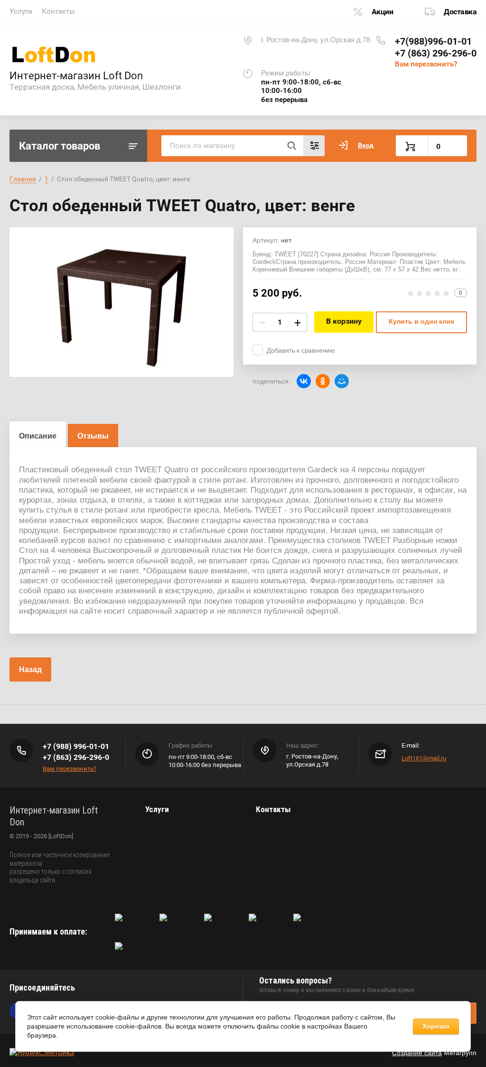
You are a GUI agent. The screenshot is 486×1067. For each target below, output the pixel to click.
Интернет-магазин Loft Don (76, 76)
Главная (22, 179)
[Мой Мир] (342, 381)
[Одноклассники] (323, 381)
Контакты (58, 11)
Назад (30, 669)
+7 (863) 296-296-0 (436, 53)
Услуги (20, 11)
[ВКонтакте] (304, 381)
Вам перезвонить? (426, 64)
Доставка (460, 11)
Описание (37, 436)
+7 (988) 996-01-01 (76, 746)
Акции (382, 11)
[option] (121, 302)
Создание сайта (417, 1053)
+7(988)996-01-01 (433, 41)
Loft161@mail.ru (424, 758)
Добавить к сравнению (301, 350)
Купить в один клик (421, 321)
